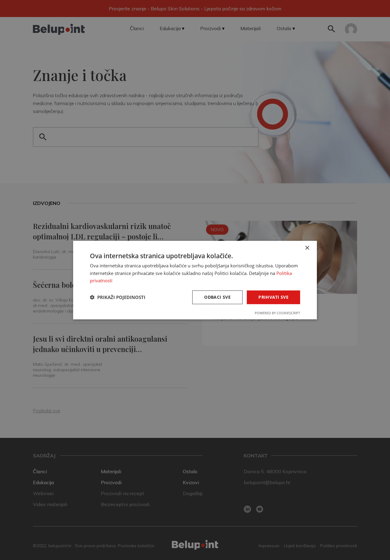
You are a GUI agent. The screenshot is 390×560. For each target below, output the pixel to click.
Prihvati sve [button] (273, 297)
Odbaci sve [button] (217, 297)
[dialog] (195, 280)
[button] (117, 297)
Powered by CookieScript (277, 313)
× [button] (307, 247)
